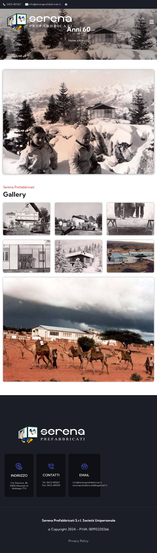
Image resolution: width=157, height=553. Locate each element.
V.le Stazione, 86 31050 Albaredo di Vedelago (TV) (19, 485)
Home (72, 40)
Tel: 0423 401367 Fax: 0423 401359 (51, 484)
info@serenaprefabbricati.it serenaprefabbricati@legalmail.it (90, 484)
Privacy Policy (78, 541)
